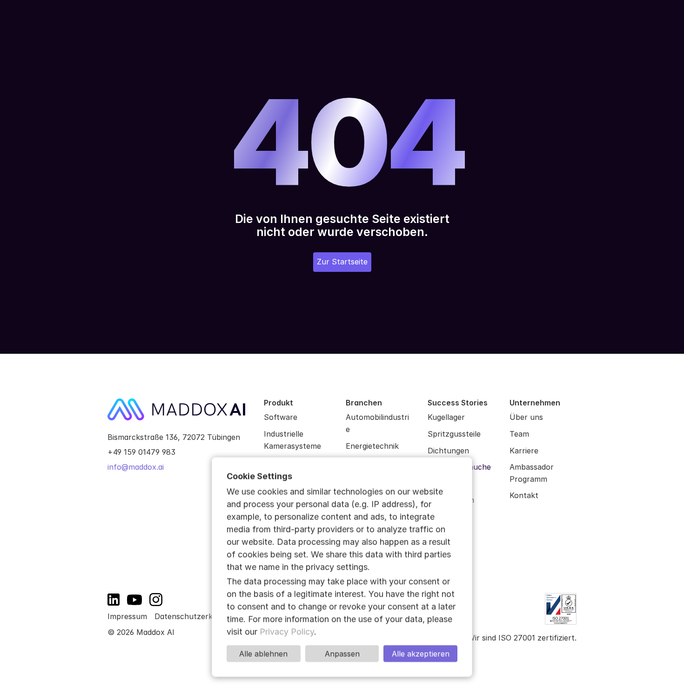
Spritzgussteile (454, 433)
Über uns (526, 417)
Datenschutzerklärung (194, 616)
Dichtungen (448, 450)
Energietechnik (372, 446)
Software (280, 417)
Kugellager (446, 417)
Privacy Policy (287, 631)
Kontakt (524, 495)
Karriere (524, 450)
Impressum (127, 616)
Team (519, 433)
